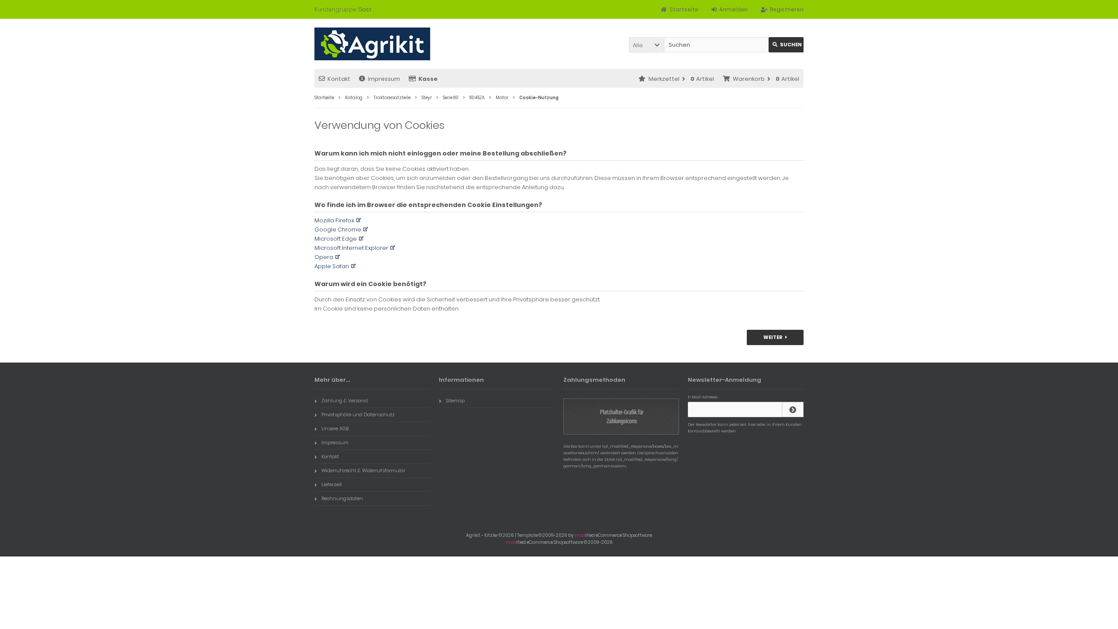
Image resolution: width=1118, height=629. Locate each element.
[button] (646, 44)
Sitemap (455, 400)
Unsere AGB (335, 428)
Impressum (384, 79)
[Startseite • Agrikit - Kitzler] (372, 44)
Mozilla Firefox (334, 220)
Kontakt (339, 79)
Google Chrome (337, 229)
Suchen (786, 44)
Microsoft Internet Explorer (351, 248)
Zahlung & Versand (344, 400)
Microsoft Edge (335, 239)
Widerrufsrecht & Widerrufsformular (363, 470)
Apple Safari (331, 266)
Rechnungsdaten (342, 498)
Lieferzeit (331, 484)
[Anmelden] (792, 409)
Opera (323, 257)
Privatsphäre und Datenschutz (358, 414)
